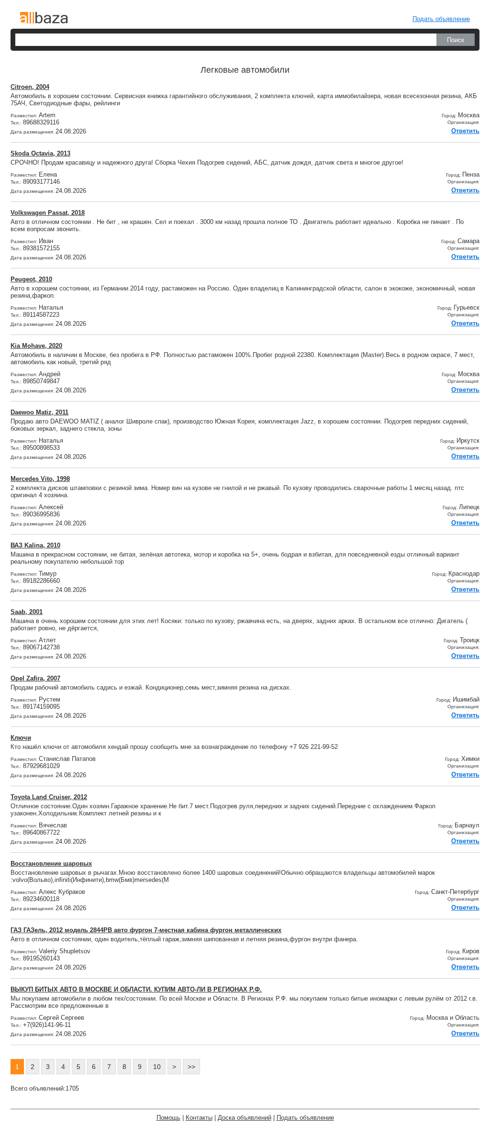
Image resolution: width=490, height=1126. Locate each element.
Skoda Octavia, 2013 (40, 153)
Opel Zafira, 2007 (35, 678)
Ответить (465, 130)
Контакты (199, 1117)
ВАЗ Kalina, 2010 (35, 545)
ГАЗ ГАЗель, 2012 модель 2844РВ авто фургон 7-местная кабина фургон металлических (146, 930)
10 (157, 1066)
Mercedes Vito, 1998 (40, 478)
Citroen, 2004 (30, 86)
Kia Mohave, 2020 (36, 345)
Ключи (21, 737)
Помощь (168, 1117)
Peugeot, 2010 (31, 279)
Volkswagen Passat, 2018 (48, 212)
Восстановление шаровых (51, 863)
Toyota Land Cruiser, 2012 (49, 797)
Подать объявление (441, 18)
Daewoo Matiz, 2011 (39, 412)
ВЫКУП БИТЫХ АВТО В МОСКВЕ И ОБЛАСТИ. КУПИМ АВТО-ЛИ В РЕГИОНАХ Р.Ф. (136, 989)
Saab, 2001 (27, 611)
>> (191, 1066)
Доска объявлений (244, 1117)
